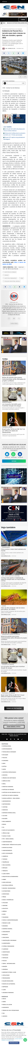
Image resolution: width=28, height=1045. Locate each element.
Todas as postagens (14, 708)
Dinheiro (5, 926)
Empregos (5, 986)
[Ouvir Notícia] (5, 83)
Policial (4, 757)
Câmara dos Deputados (9, 778)
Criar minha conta (13, 726)
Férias (4, 896)
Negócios (5, 809)
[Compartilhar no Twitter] (9, 53)
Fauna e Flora (6, 836)
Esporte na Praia (7, 847)
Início (4, 998)
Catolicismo (5, 975)
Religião (4, 818)
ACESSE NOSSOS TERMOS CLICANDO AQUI (12, 1039)
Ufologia (5, 902)
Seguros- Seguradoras (8, 888)
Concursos (5, 937)
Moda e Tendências (7, 899)
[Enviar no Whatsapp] (13, 53)
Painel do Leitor (7, 1004)
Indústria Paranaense (10, 278)
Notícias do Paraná (8, 789)
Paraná (6, 275)
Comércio (5, 856)
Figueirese (5, 917)
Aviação (4, 966)
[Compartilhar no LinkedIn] (23, 53)
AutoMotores (6, 891)
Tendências (5, 862)
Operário (5, 969)
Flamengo (5, 949)
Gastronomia (6, 804)
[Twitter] (19, 318)
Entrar (5, 1)
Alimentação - (6, 943)
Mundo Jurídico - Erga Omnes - (11, 798)
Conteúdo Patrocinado (9, 772)
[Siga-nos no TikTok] (22, 739)
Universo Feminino (8, 992)
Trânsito (5, 870)
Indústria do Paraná (10, 272)
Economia (5, 760)
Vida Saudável (6, 865)
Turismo (4, 859)
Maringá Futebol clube (9, 972)
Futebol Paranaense (8, 946)
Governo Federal (7, 928)
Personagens (6, 978)
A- (20, 76)
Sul (3, 827)
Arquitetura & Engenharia (10, 876)
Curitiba (4, 807)
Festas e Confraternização (10, 920)
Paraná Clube (6, 923)
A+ (25, 76)
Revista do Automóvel (8, 984)
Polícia (4, 960)
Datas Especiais (6, 882)
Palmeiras (5, 955)
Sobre (4, 1001)
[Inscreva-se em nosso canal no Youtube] (18, 739)
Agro (3, 763)
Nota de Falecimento (8, 830)
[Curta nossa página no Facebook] (7, 739)
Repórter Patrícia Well (9, 812)
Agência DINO (6, 780)
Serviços (4, 867)
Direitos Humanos (7, 786)
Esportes (4, 775)
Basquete (5, 934)
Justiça (4, 766)
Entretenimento (7, 749)
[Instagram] (8, 318)
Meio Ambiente (6, 821)
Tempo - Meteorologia (8, 963)
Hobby (4, 879)
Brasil (4, 824)
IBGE (22, 278)
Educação (5, 754)
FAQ (3, 1013)
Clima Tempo (6, 873)
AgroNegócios (6, 801)
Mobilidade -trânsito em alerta (11, 844)
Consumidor (6, 931)
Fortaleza (5, 957)
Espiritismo (5, 894)
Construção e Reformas (9, 940)
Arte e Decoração (7, 853)
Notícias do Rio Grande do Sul (11, 792)
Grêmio (4, 911)
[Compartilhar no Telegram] (18, 53)
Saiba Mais (14, 323)
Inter (4, 914)
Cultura (4, 815)
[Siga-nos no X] (14, 739)
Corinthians (6, 952)
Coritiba (4, 905)
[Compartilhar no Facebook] (4, 53)
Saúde (4, 769)
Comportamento (7, 841)
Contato (4, 1016)
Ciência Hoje (5, 833)
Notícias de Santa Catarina (10, 795)
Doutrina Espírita (7, 885)
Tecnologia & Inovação (9, 751)
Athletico (5, 908)
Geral (4, 783)
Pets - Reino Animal (8, 838)
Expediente (5, 1007)
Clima (4, 989)
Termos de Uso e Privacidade (10, 1010)
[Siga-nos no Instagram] (10, 739)
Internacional (6, 746)
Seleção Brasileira (7, 981)
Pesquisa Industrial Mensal (12, 281)
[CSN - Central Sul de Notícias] (14, 7)
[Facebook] (14, 318)
